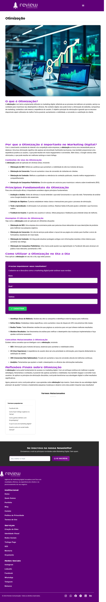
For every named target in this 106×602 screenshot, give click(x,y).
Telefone (11, 297)
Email (10, 286)
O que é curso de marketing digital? (20, 424)
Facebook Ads (13, 408)
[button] (83, 5)
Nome (10, 276)
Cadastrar (17, 309)
